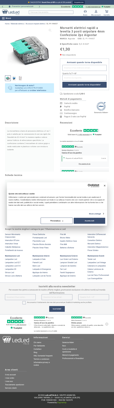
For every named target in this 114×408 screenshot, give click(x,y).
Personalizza (55, 221)
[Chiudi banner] (104, 185)
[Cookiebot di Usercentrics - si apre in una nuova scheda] (89, 185)
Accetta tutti (89, 221)
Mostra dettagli (95, 214)
